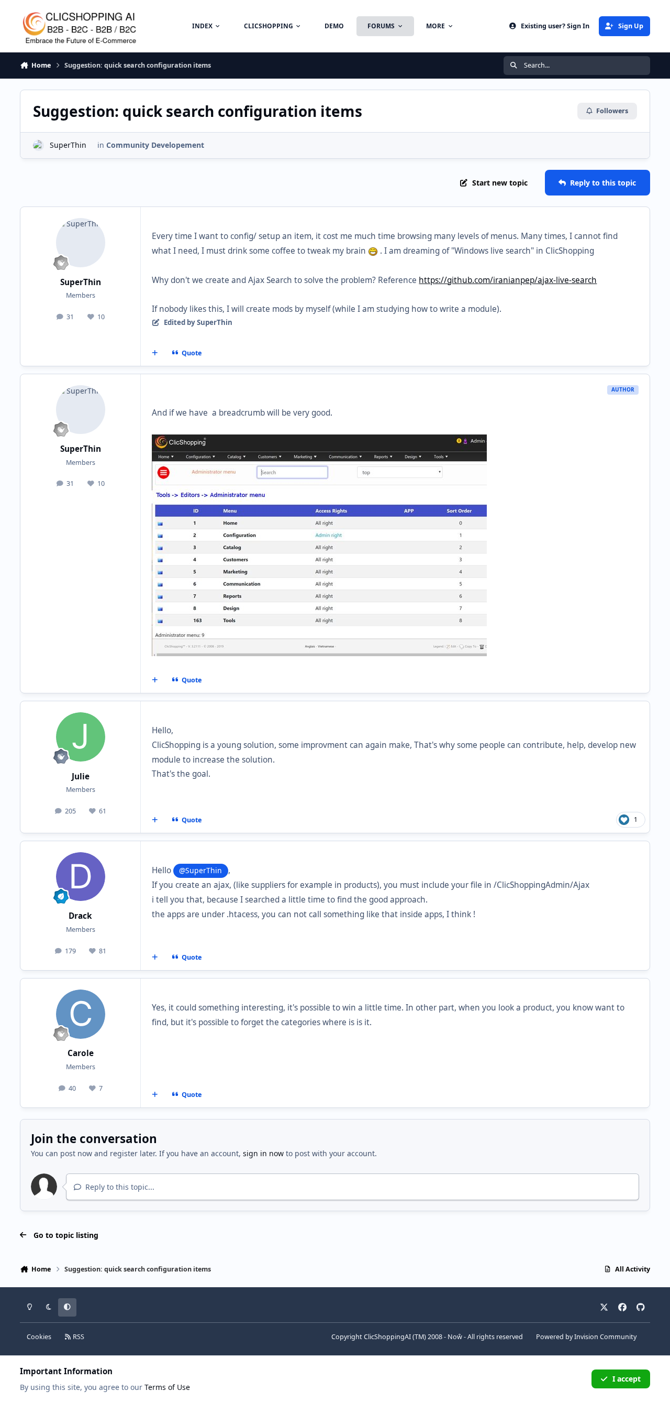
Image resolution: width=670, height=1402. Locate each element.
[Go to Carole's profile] (80, 1014)
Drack (80, 915)
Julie (81, 776)
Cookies (39, 1336)
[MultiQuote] (155, 352)
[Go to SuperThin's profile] (38, 145)
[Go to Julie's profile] (80, 737)
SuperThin (68, 145)
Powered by (586, 1336)
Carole (81, 1053)
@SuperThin (200, 870)
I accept (626, 1379)
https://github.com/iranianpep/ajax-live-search (508, 280)
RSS (77, 1336)
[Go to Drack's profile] (80, 876)
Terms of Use (167, 1387)
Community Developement (155, 145)
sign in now (263, 1153)
